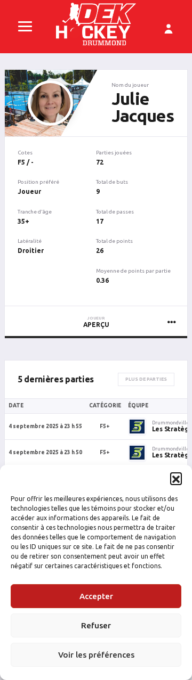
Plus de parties (146, 379)
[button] (176, 478)
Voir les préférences (96, 654)
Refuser (96, 625)
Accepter (96, 596)
